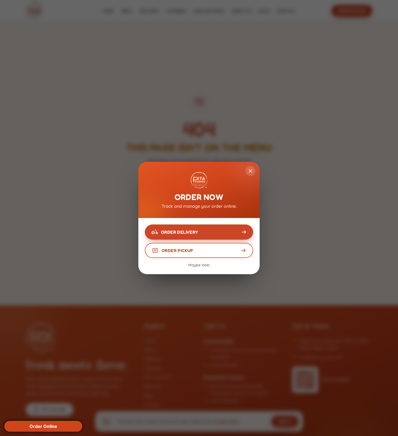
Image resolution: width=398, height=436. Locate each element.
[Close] (250, 171)
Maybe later (199, 265)
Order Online (43, 426)
